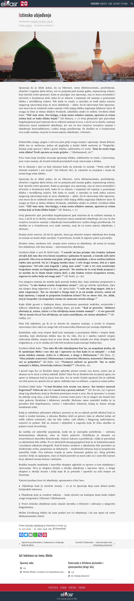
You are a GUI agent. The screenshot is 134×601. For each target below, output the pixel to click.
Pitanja (124, 3)
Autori (116, 3)
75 (65, 525)
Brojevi (103, 3)
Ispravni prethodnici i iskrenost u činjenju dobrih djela (43, 543)
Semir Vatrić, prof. (42, 21)
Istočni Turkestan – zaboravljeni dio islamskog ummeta (94, 543)
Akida (28, 25)
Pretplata (53, 587)
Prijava (82, 587)
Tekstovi (95, 3)
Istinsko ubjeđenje (34, 525)
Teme (110, 3)
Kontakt (73, 587)
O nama (63, 587)
